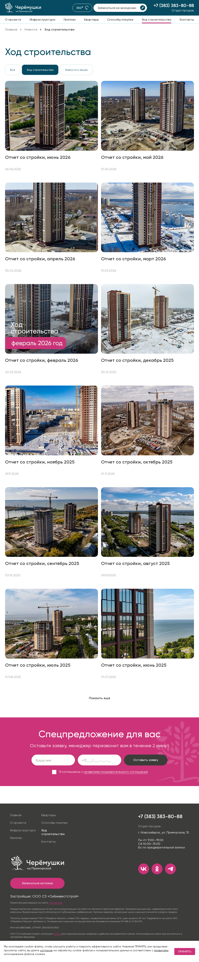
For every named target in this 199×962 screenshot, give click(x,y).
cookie (57, 933)
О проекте (13, 19)
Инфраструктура (42, 19)
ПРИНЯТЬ (184, 951)
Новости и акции (76, 69)
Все (12, 69)
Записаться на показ (37, 883)
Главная (11, 29)
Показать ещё (99, 698)
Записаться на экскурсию (117, 8)
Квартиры (91, 19)
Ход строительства (156, 19)
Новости (30, 29)
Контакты (187, 19)
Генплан (70, 19)
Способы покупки (120, 19)
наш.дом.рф (55, 902)
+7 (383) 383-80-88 (174, 5)
